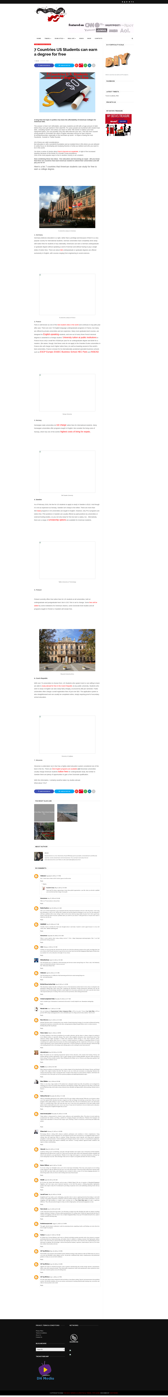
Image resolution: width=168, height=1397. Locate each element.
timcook (42, 1149)
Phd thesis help (47, 1087)
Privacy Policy (39, 1331)
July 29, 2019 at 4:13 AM (55, 908)
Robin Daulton (44, 908)
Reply (41, 881)
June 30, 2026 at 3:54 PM (56, 1264)
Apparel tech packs (45, 1266)
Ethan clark (43, 1131)
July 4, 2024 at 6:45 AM (51, 1066)
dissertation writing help (87, 1001)
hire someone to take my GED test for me (51, 1169)
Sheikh (42, 1180)
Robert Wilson (44, 1165)
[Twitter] (129, 2)
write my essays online (77, 914)
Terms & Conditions (41, 1333)
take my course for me (64, 1043)
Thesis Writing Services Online (68, 1058)
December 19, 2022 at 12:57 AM (63, 999)
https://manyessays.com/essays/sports (82, 938)
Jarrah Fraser (44, 1194)
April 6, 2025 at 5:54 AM (56, 1165)
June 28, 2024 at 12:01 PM (55, 1052)
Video (81, 38)
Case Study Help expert (81, 1200)
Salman (42, 1235)
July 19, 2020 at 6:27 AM (53, 924)
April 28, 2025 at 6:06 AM (51, 1180)
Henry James (44, 1033)
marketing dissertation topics (80, 1074)
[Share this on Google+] (76, 65)
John (41, 947)
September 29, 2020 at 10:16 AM (56, 935)
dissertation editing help (46, 988)
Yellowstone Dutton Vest (49, 965)
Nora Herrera (44, 1020)
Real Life (71, 38)
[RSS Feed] (133, 2)
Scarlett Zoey (50, 887)
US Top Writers (45, 1251)
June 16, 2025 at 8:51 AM (54, 1209)
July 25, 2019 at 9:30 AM (54, 898)
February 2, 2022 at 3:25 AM (50, 947)
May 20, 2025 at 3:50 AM (55, 1194)
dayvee (37, 60)
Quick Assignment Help (70, 1214)
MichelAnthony (44, 960)
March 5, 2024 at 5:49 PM (54, 1033)
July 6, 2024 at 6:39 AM (54, 1081)
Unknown (43, 876)
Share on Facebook (44, 65)
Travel (47, 38)
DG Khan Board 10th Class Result (48, 1025)
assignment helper (90, 1135)
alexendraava (44, 1052)
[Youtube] (124, 2)
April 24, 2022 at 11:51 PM (52, 973)
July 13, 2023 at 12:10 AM (55, 1020)
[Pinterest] (122, 2)
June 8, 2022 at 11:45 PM (62, 984)
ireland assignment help (47, 999)
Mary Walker (44, 1081)
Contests (98, 38)
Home (39, 38)
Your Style (59, 38)
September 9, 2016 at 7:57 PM (53, 876)
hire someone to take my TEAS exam (84, 1253)
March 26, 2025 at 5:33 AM (52, 1149)
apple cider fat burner (48, 1226)
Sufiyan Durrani (44, 1096)
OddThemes (114, 1393)
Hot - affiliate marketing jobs (51, 928)
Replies (44, 884)
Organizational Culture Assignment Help (61, 1011)
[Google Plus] (127, 2)
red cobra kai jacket (47, 977)
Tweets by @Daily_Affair (112, 95)
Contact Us (39, 1337)
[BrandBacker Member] (74, 1342)
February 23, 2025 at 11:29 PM (54, 1131)
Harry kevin (43, 1209)
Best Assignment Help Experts (85, 951)
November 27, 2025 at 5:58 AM (52, 1235)
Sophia (42, 1066)
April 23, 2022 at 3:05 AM (56, 960)
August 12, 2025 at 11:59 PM (60, 1223)
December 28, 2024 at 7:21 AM (57, 1096)
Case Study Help (90, 1011)
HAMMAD (43, 924)
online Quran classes (49, 1279)
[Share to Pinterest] (93, 65)
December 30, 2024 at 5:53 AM (59, 1113)
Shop (89, 38)
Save (82, 64)
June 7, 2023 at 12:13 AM (54, 1008)
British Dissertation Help (47, 984)
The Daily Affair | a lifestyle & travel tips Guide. (81, 1393)
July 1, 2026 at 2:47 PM (56, 1277)
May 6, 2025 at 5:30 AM (61, 887)
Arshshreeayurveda (46, 1223)
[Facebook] (131, 2)
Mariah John (43, 1008)
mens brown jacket (46, 1113)
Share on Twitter (65, 65)
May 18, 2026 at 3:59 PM (56, 1251)
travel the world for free (42, 44)
